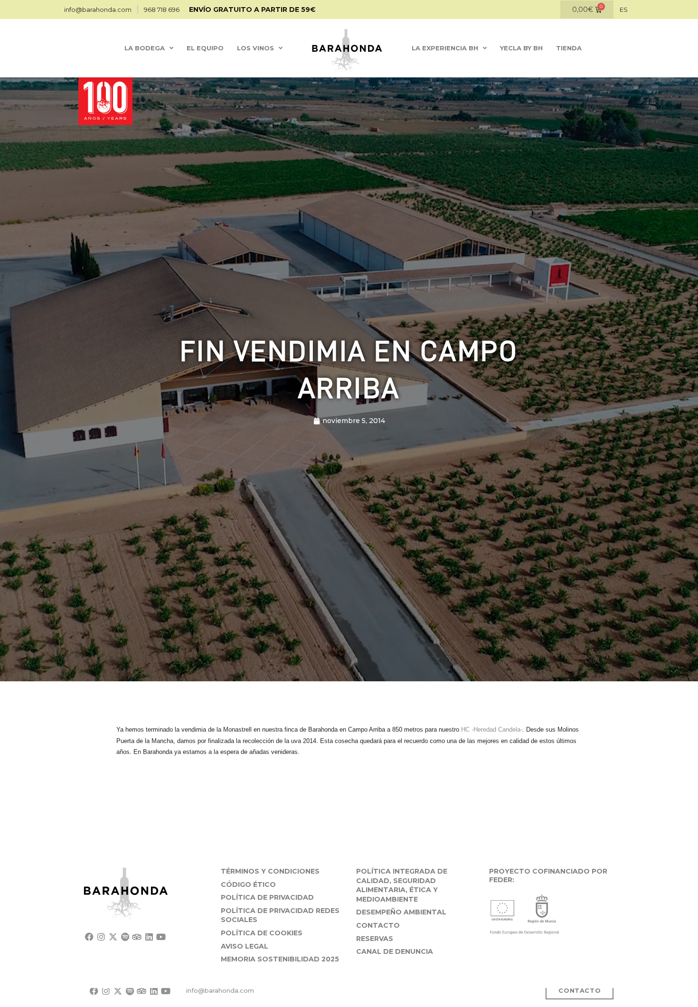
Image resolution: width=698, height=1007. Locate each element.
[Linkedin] (149, 937)
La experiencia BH (445, 48)
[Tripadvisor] (137, 937)
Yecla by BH (521, 48)
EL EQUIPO (205, 48)
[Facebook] (89, 937)
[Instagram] (101, 937)
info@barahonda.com (220, 990)
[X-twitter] (113, 937)
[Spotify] (125, 937)
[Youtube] (161, 937)
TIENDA (569, 48)
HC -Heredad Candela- (491, 729)
